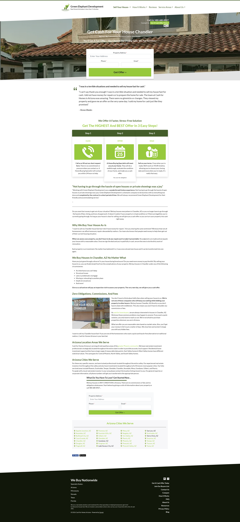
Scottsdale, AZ (152, 433)
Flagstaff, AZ (80, 446)
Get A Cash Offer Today (160, 483)
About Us (179, 7)
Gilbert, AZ (102, 436)
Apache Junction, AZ (83, 431)
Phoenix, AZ (127, 441)
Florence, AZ (103, 431)
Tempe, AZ (150, 441)
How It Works (139, 7)
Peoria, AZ (126, 438)
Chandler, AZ (80, 441)
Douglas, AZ (80, 443)
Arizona (73, 487)
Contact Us (145, 23)
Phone (103, 61)
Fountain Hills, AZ (104, 433)
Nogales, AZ (127, 433)
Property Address (120, 53)
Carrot (101, 512)
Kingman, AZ (103, 443)
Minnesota (75, 491)
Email (136, 61)
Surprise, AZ (151, 438)
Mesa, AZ (126, 431)
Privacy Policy (164, 509)
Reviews (153, 7)
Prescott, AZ (127, 443)
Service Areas (165, 7)
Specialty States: (77, 484)
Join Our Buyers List (161, 486)
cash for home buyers (121, 312)
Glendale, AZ (103, 438)
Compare (165, 493)
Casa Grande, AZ (82, 438)
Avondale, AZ (81, 433)
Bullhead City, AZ (82, 436)
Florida (73, 501)
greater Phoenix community (128, 346)
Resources (165, 506)
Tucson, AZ (151, 443)
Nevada (73, 494)
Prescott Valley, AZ (129, 446)
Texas (73, 497)
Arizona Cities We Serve (120, 423)
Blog (167, 512)
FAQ (167, 499)
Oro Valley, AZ (128, 436)
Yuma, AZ (150, 446)
